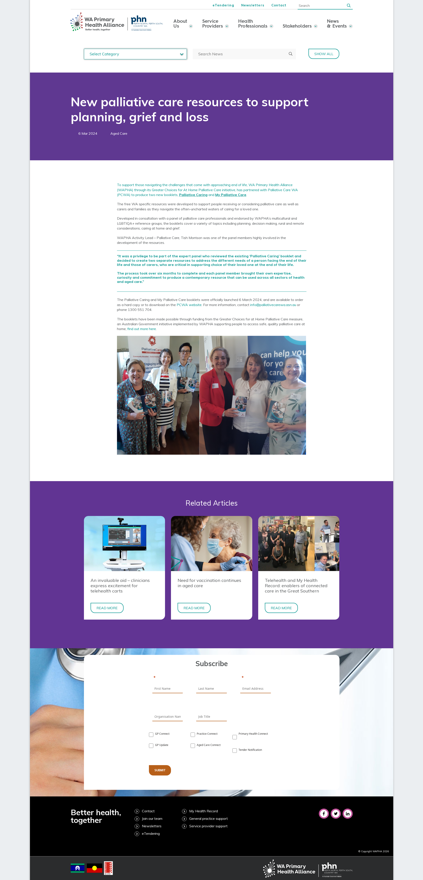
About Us (180, 23)
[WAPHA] (117, 22)
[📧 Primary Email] (255, 678)
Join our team (152, 818)
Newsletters (252, 5)
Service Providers (212, 23)
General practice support (208, 818)
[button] (349, 5)
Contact (278, 5)
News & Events (337, 23)
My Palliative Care (230, 194)
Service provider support (208, 826)
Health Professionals (253, 23)
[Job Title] (211, 706)
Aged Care (118, 133)
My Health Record (203, 811)
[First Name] (167, 678)
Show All (323, 54)
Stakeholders (297, 26)
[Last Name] (211, 678)
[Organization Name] (167, 706)
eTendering (223, 5)
